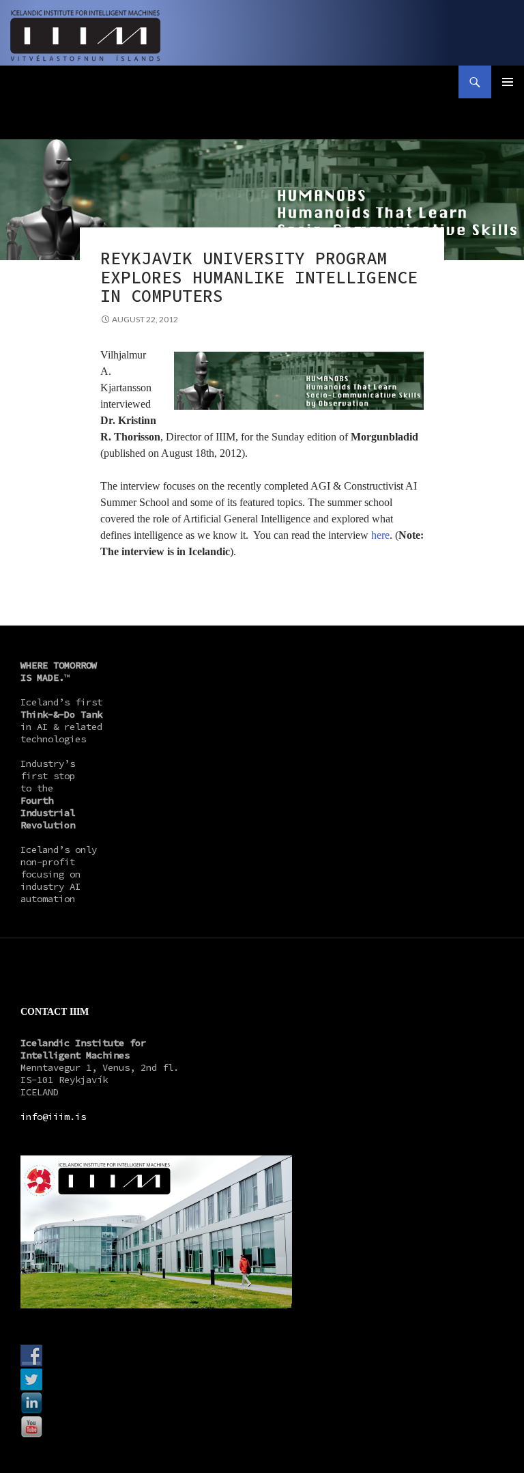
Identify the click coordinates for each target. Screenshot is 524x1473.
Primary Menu (507, 82)
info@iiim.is (53, 1116)
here (380, 535)
